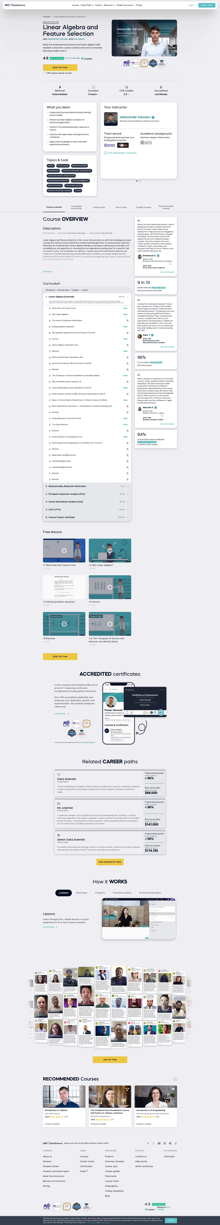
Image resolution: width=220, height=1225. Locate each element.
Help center (141, 1162)
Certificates (86, 1166)
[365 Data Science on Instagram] (170, 1143)
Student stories (51, 1166)
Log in (191, 5)
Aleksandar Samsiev (58, 39)
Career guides (112, 1171)
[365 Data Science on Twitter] (153, 1143)
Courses (75, 5)
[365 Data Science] (15, 5)
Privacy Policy (90, 1222)
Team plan (169, 1157)
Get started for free (110, 862)
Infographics (111, 1186)
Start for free (60, 68)
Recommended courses (166, 207)
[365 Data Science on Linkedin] (164, 1143)
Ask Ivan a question (118, 173)
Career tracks (87, 1162)
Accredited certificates (76, 207)
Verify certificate (144, 1166)
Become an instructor (54, 1181)
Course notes (112, 1181)
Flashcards (110, 1176)
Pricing (139, 5)
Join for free (110, 1060)
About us (47, 1157)
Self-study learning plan (86, 742)
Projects (98, 5)
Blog (107, 1196)
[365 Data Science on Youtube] (159, 1143)
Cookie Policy (105, 1222)
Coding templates (114, 1191)
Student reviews (143, 207)
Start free (206, 5)
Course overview (54, 207)
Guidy (83, 1171)
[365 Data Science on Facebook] (148, 1143)
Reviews (47, 1162)
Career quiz (111, 1166)
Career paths (99, 207)
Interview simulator (115, 1162)
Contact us (141, 1157)
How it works (121, 207)
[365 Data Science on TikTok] (175, 1143)
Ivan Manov (79, 39)
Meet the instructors (53, 1176)
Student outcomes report (56, 1171)
